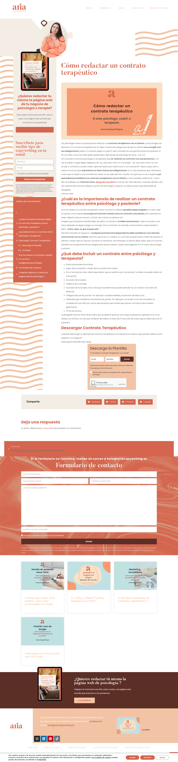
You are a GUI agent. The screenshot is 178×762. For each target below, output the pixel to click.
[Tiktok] (57, 739)
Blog (121, 8)
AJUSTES (42, 760)
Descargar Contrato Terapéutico (35, 240)
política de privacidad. (29, 193)
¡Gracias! (26, 250)
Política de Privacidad (30, 552)
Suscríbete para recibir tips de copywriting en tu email (32, 212)
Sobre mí (104, 8)
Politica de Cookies (53, 747)
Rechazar (147, 757)
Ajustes (162, 757)
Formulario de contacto (30, 267)
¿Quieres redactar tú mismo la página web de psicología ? (33, 274)
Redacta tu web (159, 8)
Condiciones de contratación (105, 747)
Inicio (89, 8)
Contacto (137, 8)
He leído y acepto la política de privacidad (43, 535)
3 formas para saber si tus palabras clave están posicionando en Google (40, 601)
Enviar (127, 359)
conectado (47, 428)
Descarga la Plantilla (31, 245)
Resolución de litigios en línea (137, 747)
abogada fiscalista (106, 182)
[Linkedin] (44, 739)
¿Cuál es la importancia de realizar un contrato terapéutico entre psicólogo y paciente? (35, 223)
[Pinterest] (50, 739)
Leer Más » (146, 730)
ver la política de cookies (101, 757)
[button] (52, 201)
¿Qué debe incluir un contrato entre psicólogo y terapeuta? (36, 234)
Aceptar (132, 757)
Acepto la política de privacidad (33, 173)
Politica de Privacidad (77, 747)
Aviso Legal (32, 747)
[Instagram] (37, 739)
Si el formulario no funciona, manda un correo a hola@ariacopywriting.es (35, 259)
